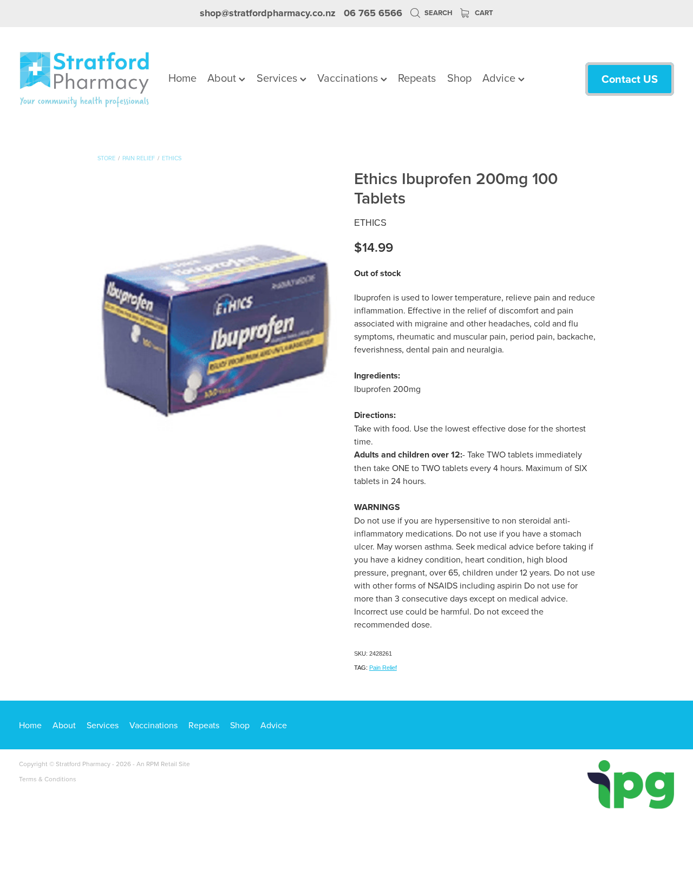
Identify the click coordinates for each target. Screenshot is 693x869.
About (223, 78)
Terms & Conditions (47, 778)
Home (182, 78)
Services (278, 78)
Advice (500, 78)
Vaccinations (349, 78)
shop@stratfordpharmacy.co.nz (268, 13)
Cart (483, 13)
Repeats (417, 78)
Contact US (630, 79)
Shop (459, 78)
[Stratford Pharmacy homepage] (84, 79)
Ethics (171, 158)
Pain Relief (138, 158)
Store (106, 158)
